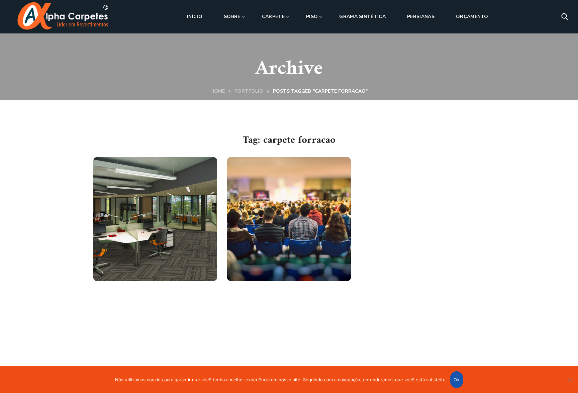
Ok (457, 379)
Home (217, 91)
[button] (564, 16)
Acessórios (263, 275)
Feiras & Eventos (280, 260)
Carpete (127, 260)
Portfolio (248, 91)
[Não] (569, 379)
